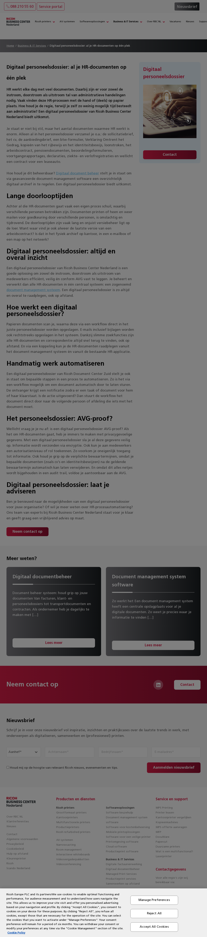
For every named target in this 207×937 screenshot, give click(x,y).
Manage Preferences (154, 900)
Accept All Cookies (154, 926)
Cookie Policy (16, 932)
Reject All (154, 913)
